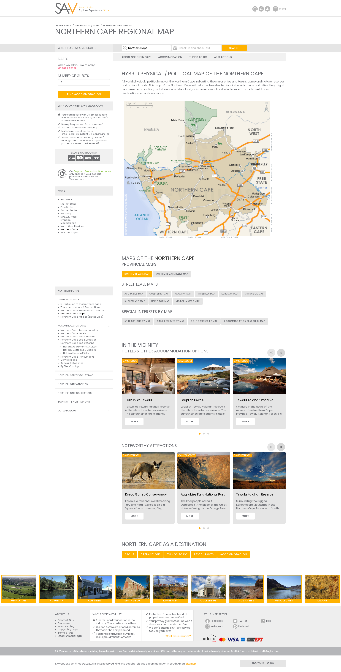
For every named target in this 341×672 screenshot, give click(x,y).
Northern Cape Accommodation (80, 330)
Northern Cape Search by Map (75, 375)
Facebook (217, 621)
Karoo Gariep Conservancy (146, 494)
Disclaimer (64, 623)
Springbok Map (254, 293)
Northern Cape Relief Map (172, 273)
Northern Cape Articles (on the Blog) (82, 316)
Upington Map (160, 301)
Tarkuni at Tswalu (138, 400)
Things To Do (198, 57)
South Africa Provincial (117, 25)
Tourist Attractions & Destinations (80, 307)
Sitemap (191, 663)
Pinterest (243, 626)
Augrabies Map (134, 293)
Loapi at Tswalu (192, 400)
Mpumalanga (68, 222)
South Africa (64, 25)
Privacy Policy (66, 626)
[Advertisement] (84, 262)
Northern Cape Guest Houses (78, 336)
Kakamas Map (183, 293)
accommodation (233, 554)
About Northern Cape (136, 57)
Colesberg (208, 600)
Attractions (223, 57)
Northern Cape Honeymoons (77, 356)
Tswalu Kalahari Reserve (254, 400)
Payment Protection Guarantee (92, 171)
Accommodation (170, 57)
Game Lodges (69, 359)
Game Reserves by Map (171, 321)
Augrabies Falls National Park (203, 494)
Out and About (67, 410)
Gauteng (66, 213)
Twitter (242, 621)
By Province (65, 199)
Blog (268, 621)
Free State (67, 207)
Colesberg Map (159, 293)
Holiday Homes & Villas (76, 353)
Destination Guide (68, 299)
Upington (18, 600)
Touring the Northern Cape (74, 402)
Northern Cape (69, 229)
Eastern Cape (69, 203)
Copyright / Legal (68, 629)
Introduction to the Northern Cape (81, 304)
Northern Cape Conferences (75, 393)
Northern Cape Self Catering (77, 342)
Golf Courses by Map (204, 321)
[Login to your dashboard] (261, 9)
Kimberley (170, 600)
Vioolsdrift (284, 600)
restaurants (204, 554)
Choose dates (67, 68)
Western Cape (69, 232)
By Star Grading (70, 366)
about (129, 554)
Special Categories (72, 363)
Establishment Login (70, 636)
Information (82, 25)
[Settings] (267, 9)
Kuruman (57, 600)
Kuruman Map (229, 293)
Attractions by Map (138, 321)
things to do (177, 554)
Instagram (217, 626)
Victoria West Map (188, 301)
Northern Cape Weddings (73, 384)
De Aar (322, 600)
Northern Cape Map (137, 273)
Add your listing (263, 663)
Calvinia (94, 600)
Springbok (132, 600)
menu (276, 9)
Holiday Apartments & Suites (80, 346)
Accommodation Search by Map (244, 321)
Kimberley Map (206, 293)
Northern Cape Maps (73, 313)
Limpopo (66, 219)
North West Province (72, 226)
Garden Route (69, 210)
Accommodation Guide (72, 326)
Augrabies (246, 600)
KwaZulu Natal (69, 216)
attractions (151, 554)
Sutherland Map (135, 301)
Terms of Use (66, 632)
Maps (96, 25)
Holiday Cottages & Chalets (79, 349)
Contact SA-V (66, 620)
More (134, 421)
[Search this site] (255, 9)
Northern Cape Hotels (73, 333)
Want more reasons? (178, 636)
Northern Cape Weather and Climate (82, 310)
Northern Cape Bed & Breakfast (79, 339)
